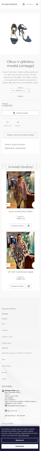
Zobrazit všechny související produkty (20, 135)
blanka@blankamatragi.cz (17, 406)
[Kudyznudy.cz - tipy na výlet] (15, 416)
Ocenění (5, 314)
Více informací (23, 435)
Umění (4, 379)
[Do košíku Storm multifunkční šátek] (28, 225)
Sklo (3, 359)
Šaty (3, 324)
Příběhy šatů (6, 343)
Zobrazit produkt (17, 226)
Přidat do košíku (22, 113)
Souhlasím (20, 446)
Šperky (4, 372)
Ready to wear (7, 337)
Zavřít (12, 119)
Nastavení (20, 440)
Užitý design (6, 366)
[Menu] (37, 4)
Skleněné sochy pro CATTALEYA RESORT (17, 353)
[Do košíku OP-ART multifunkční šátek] (28, 286)
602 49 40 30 (12, 411)
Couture (5, 330)
